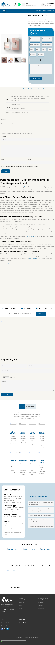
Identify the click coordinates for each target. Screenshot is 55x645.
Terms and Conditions (6, 623)
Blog (20, 608)
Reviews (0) (41, 88)
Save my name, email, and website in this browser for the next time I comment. (21, 166)
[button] (41, 314)
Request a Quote (41, 10)
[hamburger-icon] (4, 11)
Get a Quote (22, 611)
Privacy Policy (4, 625)
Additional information (27, 88)
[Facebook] (2, 629)
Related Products (31, 544)
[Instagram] (5, 629)
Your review (4, 143)
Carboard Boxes (41, 614)
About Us (21, 602)
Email (30, 159)
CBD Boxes (40, 605)
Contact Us (50, 10)
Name (3, 159)
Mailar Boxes (41, 608)
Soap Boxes (40, 602)
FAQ (20, 605)
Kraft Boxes (40, 611)
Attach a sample (6, 375)
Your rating (4, 136)
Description (13, 88)
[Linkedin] (7, 629)
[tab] (13, 88)
